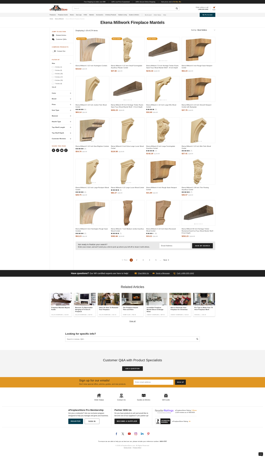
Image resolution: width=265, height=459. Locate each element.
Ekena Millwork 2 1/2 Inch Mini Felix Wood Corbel (196, 147)
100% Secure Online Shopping (145, 2)
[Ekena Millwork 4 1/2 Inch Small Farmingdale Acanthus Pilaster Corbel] (128, 49)
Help (164, 15)
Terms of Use (127, 447)
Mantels (91, 15)
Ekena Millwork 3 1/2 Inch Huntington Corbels (91, 65)
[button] (161, 273)
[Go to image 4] (165, 141)
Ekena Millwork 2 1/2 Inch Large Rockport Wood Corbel (92, 188)
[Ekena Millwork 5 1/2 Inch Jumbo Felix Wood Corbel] (92, 89)
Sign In (92, 421)
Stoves (72, 15)
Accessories (99, 15)
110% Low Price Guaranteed (120, 2)
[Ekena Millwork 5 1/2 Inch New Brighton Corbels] (92, 130)
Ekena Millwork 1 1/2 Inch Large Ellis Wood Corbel (161, 106)
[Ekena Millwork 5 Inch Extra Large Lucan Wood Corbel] (128, 130)
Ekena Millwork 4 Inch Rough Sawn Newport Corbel (161, 188)
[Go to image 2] (126, 141)
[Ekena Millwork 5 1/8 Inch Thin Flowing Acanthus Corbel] (198, 171)
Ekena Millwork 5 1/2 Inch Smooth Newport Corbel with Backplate (196, 106)
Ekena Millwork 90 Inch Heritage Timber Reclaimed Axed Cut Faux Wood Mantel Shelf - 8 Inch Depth (198, 231)
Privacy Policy (137, 447)
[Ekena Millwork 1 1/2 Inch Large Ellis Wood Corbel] (163, 89)
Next (165, 260)
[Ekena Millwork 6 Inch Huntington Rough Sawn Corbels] (92, 213)
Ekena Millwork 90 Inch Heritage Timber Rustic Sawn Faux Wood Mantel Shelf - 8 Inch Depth (127, 106)
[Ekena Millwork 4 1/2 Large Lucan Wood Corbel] (128, 171)
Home (51, 19)
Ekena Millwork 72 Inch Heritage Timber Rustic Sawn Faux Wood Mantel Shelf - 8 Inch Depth (162, 67)
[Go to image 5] (165, 60)
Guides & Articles (134, 15)
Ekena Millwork (59, 19)
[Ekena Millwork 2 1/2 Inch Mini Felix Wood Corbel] (198, 130)
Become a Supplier (127, 421)
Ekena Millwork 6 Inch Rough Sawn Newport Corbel (197, 67)
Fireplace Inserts (63, 15)
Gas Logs (79, 15)
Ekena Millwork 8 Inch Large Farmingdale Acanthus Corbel (160, 147)
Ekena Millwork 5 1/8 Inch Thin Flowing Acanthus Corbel (195, 188)
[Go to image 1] (91, 60)
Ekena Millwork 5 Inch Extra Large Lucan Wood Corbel (127, 147)
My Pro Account (207, 15)
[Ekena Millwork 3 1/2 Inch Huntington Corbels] (92, 49)
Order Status (157, 15)
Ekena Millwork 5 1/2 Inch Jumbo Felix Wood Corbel (91, 106)
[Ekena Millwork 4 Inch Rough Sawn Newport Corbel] (163, 171)
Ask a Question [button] (132, 368)
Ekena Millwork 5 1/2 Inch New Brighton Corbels (92, 146)
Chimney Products (110, 15)
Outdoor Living (122, 15)
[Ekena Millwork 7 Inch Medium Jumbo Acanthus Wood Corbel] (128, 213)
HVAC (85, 15)
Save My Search (202, 246)
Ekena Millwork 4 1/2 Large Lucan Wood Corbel (127, 187)
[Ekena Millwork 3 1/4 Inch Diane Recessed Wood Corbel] (163, 213)
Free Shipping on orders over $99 (94, 2)
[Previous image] (78, 49)
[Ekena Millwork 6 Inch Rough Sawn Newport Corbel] (198, 49)
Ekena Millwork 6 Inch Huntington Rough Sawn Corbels (92, 230)
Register (76, 421)
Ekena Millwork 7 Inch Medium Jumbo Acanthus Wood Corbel (127, 230)
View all (132, 321)
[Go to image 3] (128, 60)
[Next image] (106, 49)
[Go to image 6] (166, 60)
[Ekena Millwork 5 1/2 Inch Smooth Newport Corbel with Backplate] (198, 89)
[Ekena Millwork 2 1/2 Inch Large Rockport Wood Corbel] (92, 171)
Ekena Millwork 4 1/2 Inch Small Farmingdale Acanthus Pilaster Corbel (126, 67)
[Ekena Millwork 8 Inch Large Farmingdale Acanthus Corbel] (163, 130)
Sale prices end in (171, 2)
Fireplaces (53, 15)
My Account (148, 15)
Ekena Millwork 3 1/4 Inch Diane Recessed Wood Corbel (161, 230)
